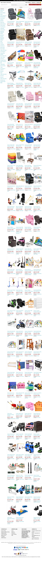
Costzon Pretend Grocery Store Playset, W (37, 476)
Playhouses (2, 22)
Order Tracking (28, 2)
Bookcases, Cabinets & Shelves (2, 32)
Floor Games (2, 18)
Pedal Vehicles (2, 25)
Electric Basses (2, 12)
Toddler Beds (2, 64)
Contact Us (33, 2)
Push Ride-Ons (2, 26)
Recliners (1, 71)
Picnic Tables (2, 48)
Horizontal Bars (2, 65)
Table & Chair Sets (3, 50)
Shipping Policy (3, 533)
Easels (1, 14)
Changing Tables (3, 60)
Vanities (1, 42)
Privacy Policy (3, 530)
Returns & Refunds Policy (5, 531)
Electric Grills (2, 47)
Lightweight (2, 28)
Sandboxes (2, 58)
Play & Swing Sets (3, 55)
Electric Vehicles (3, 23)
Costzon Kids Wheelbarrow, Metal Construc (10, 414)
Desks (1, 72)
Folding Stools (2, 29)
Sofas (1, 41)
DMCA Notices (3, 537)
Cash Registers (2, 51)
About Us (5, 2)
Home (2, 2)
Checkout (38, 2)
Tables (1, 67)
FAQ (8, 2)
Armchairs (2, 75)
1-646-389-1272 (37, 533)
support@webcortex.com (36, 535)
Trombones (2, 44)
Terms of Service (4, 534)
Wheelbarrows (2, 80)
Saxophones (2, 45)
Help (10, 2)
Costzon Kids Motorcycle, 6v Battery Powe (11, 518)
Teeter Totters (2, 57)
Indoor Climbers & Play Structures (19, 232)
